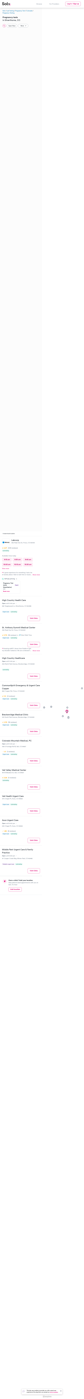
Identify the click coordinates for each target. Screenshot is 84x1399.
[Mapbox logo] (47, 1396)
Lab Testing (10, 11)
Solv (4, 11)
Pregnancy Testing (8, 13)
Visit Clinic (34, 618)
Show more (36, 575)
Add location (15, 889)
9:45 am (28, 559)
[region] (63, 703)
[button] (67, 707)
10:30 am (28, 564)
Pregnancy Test (20, 11)
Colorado (29, 11)
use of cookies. (54, 1392)
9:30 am (17, 559)
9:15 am (7, 559)
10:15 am (17, 564)
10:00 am (6, 564)
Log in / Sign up (73, 4)
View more (5, 568)
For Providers (54, 4)
